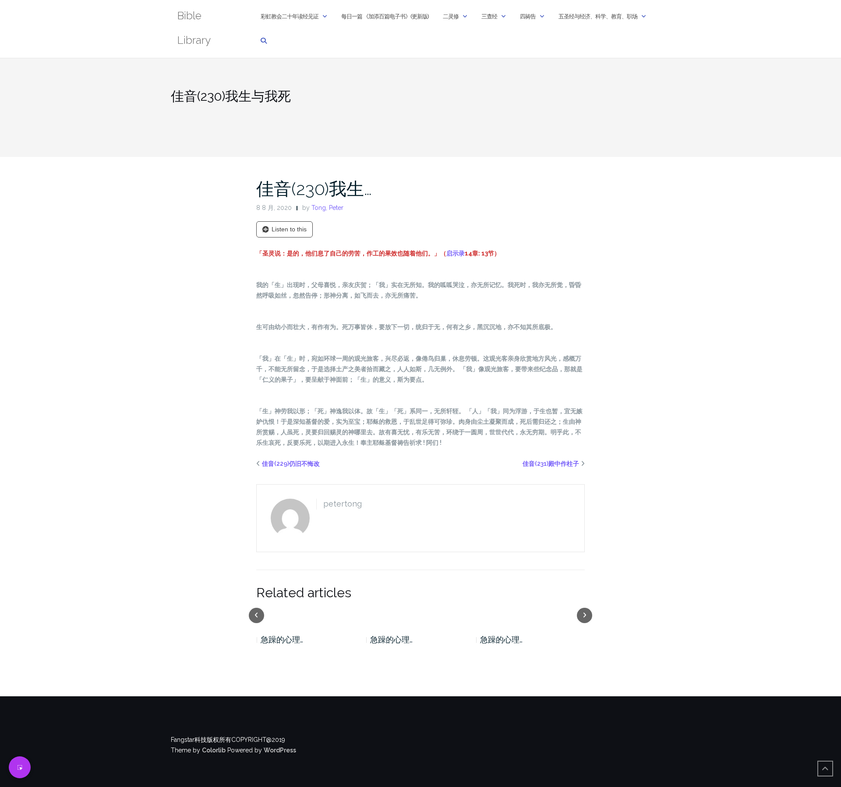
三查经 (489, 16)
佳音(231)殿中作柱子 (551, 463)
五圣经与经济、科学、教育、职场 (597, 16)
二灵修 (451, 16)
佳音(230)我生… (314, 188)
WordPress (280, 750)
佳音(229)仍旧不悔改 (291, 463)
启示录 (455, 253)
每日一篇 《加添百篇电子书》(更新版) (385, 16)
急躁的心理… (307, 639)
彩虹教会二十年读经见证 (289, 16)
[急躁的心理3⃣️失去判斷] (556, 614)
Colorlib (214, 750)
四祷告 (528, 16)
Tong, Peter (327, 207)
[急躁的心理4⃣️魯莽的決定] (446, 614)
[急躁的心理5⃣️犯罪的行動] (336, 614)
